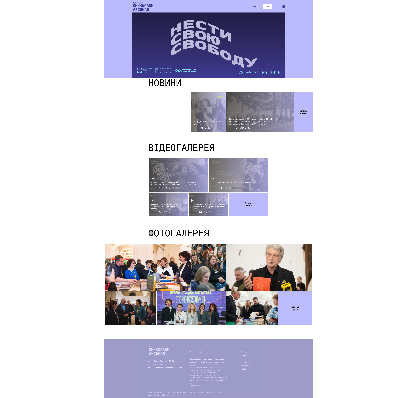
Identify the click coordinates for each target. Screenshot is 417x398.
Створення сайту (158, 395)
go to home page (143, 6)
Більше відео (248, 204)
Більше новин (303, 112)
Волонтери (245, 362)
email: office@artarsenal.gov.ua (165, 368)
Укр (254, 6)
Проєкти (244, 352)
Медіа (243, 369)
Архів (243, 355)
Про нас (244, 349)
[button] (305, 88)
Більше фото (295, 308)
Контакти (245, 366)
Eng (259, 6)
